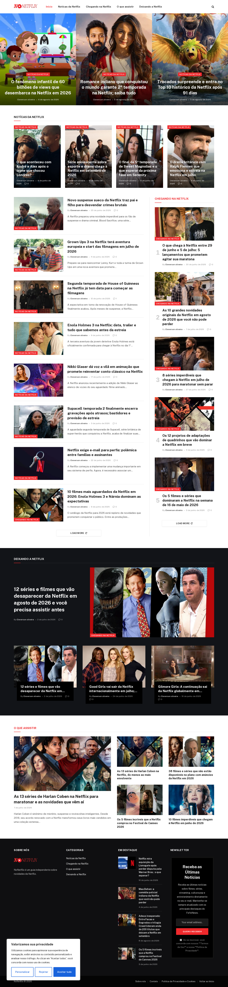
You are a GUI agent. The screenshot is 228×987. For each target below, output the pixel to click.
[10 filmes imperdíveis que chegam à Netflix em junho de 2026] (191, 800)
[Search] (212, 7)
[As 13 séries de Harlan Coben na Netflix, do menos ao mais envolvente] (140, 751)
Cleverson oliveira (26, 99)
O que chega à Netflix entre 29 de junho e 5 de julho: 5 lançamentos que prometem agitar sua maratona (187, 252)
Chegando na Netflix (98, 6)
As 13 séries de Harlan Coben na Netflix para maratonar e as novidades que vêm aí (56, 799)
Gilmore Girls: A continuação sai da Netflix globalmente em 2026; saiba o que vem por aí (182, 689)
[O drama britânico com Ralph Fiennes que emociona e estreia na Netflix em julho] (190, 156)
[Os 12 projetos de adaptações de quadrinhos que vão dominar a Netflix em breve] (184, 414)
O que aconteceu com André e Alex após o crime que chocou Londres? (34, 168)
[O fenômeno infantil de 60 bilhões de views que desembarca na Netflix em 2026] (38, 59)
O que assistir (125, 6)
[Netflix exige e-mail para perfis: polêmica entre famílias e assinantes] (38, 463)
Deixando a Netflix (150, 6)
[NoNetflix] (25, 6)
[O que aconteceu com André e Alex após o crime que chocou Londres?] (37, 156)
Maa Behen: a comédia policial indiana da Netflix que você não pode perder (149, 896)
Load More (77, 533)
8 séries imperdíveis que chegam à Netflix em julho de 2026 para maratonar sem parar (187, 379)
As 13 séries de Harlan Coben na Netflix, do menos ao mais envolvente (138, 775)
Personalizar (22, 972)
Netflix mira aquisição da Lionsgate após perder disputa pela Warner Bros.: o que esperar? (150, 867)
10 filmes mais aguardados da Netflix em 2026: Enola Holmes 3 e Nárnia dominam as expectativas (104, 496)
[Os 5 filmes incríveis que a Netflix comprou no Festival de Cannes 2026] (140, 800)
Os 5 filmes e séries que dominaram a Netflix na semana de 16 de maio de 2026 (187, 500)
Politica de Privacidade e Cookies (178, 981)
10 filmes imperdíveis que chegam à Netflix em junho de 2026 (191, 821)
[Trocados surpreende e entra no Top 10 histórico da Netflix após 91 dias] (190, 59)
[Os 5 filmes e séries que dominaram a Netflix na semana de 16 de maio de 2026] (184, 474)
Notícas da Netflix (69, 6)
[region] (43, 959)
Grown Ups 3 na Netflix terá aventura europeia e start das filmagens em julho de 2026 (103, 246)
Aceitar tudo (64, 972)
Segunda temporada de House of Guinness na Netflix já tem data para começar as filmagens (103, 288)
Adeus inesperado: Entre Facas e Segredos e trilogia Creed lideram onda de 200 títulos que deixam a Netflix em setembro (150, 926)
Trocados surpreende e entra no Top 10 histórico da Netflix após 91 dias (190, 87)
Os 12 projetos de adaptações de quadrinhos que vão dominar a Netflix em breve (187, 440)
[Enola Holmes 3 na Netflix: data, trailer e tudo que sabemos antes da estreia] (38, 338)
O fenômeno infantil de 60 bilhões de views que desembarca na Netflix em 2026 (38, 87)
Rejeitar (43, 972)
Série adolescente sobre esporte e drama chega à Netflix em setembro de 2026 (87, 168)
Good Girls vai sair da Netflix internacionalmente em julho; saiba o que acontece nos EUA (112, 689)
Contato (154, 981)
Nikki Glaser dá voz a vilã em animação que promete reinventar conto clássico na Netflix (105, 369)
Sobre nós (140, 981)
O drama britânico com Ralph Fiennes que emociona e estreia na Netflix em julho (188, 168)
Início (49, 6)
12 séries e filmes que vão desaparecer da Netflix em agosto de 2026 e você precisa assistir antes (45, 599)
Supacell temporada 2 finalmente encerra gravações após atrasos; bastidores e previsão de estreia (102, 413)
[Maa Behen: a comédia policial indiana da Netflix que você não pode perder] (127, 893)
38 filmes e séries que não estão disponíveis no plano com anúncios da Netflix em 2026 (191, 775)
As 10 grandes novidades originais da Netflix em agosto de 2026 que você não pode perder (186, 317)
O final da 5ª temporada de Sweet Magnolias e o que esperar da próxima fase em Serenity (138, 168)
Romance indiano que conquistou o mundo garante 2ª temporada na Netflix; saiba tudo (114, 87)
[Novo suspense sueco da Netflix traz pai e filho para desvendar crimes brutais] (38, 213)
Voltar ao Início (206, 981)
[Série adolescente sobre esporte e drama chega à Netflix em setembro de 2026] (88, 156)
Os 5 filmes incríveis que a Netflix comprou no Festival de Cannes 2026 (139, 823)
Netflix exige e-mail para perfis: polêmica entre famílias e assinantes (102, 452)
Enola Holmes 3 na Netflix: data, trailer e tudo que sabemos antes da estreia (101, 327)
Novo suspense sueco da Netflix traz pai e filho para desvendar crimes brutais (102, 202)
